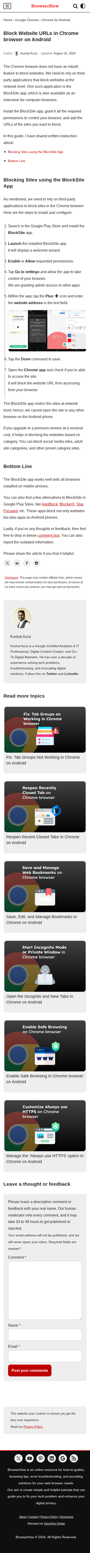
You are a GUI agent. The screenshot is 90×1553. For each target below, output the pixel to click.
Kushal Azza (28, 53)
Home (7, 20)
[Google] (63, 1458)
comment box (49, 535)
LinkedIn (71, 674)
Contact (33, 1517)
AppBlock (50, 504)
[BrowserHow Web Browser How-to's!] (45, 6)
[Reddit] (36, 563)
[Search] (75, 6)
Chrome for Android (56, 20)
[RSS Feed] (74, 1458)
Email (14, 1346)
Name (14, 1325)
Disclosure (11, 577)
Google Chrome (27, 20)
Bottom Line (16, 161)
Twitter (51, 674)
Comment (17, 1257)
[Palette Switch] (82, 6)
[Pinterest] (40, 1458)
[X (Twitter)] (7, 563)
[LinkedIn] (17, 563)
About (23, 1517)
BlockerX (67, 504)
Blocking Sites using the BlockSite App (35, 152)
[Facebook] (27, 563)
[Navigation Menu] (7, 6)
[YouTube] (29, 1458)
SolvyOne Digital (54, 1523)
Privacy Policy (33, 1426)
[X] (18, 1458)
